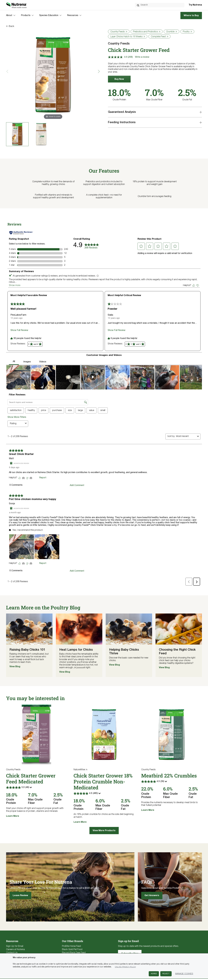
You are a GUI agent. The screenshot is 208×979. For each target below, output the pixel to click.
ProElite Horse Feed (71, 946)
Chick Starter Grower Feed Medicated (30, 778)
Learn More (12, 816)
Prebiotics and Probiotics (145, 32)
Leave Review (20, 896)
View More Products (104, 831)
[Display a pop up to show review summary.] (31, 788)
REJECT (166, 973)
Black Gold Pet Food (72, 950)
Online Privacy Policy (125, 967)
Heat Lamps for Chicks (76, 649)
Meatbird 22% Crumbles (169, 775)
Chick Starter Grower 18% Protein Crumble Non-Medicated (103, 781)
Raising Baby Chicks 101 (27, 649)
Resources (72, 15)
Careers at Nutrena (15, 950)
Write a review (142, 57)
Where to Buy (191, 16)
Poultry (186, 32)
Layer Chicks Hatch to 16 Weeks (126, 37)
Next (98, 71)
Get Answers (151, 896)
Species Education (48, 15)
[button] (119, 79)
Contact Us (11, 953)
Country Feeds (117, 32)
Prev (8, 71)
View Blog (14, 667)
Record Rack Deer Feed (74, 953)
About (9, 15)
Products (25, 15)
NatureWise (79, 770)
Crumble (170, 32)
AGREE (154, 973)
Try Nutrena (195, 5)
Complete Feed (158, 37)
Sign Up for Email (14, 946)
